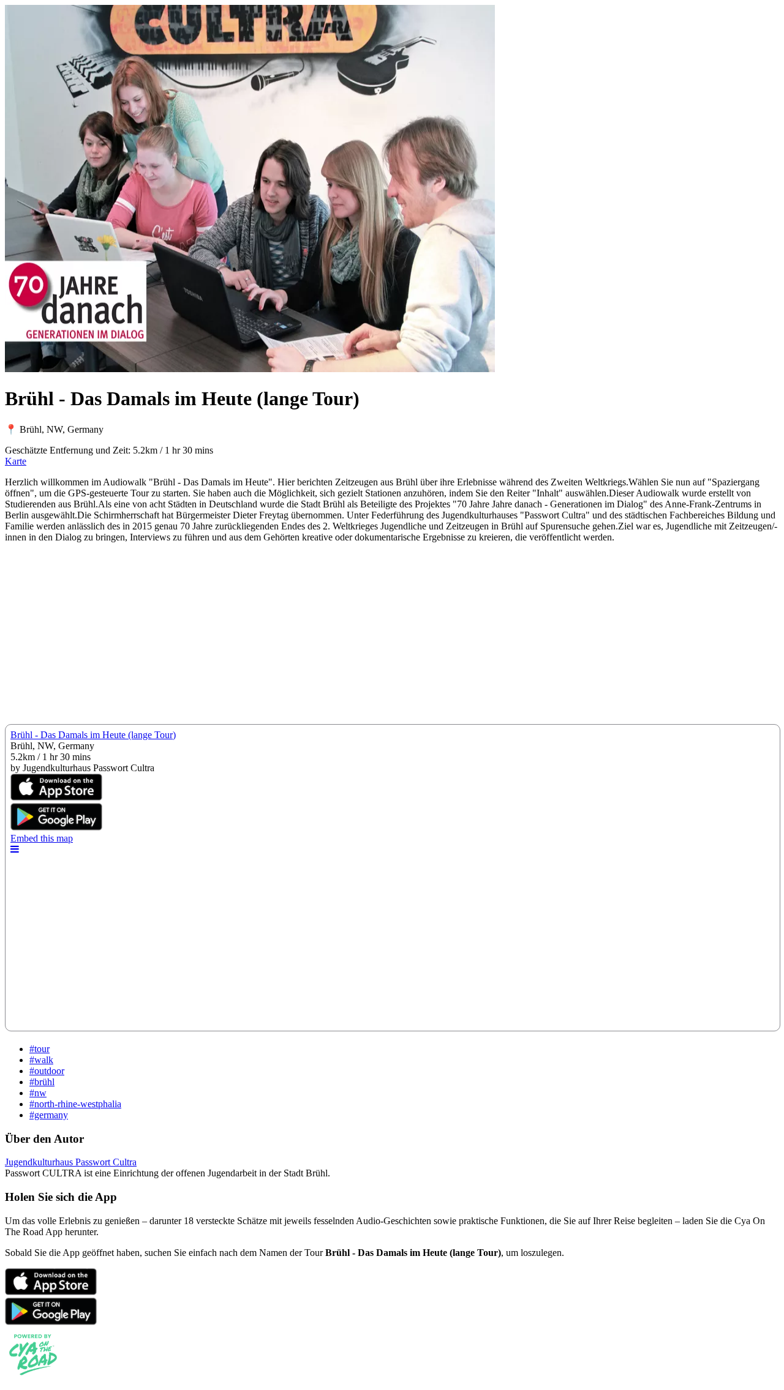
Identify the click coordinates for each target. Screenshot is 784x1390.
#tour (39, 1049)
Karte (15, 461)
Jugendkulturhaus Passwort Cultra (71, 1162)
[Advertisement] (372, 638)
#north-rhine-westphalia (75, 1104)
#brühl (42, 1082)
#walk (41, 1060)
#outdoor (46, 1071)
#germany (48, 1115)
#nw (38, 1093)
